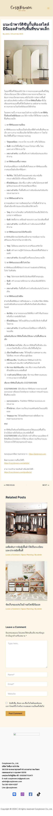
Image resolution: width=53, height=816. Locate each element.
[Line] (14, 794)
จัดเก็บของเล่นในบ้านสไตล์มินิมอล (23, 604)
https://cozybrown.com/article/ (16, 463)
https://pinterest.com (37, 454)
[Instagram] (22, 794)
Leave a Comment (13, 555)
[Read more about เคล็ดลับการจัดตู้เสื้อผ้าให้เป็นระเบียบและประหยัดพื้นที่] (26, 523)
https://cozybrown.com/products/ (18, 472)
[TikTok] (39, 794)
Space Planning (27, 555)
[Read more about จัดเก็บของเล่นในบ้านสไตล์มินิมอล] (26, 581)
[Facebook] (31, 794)
